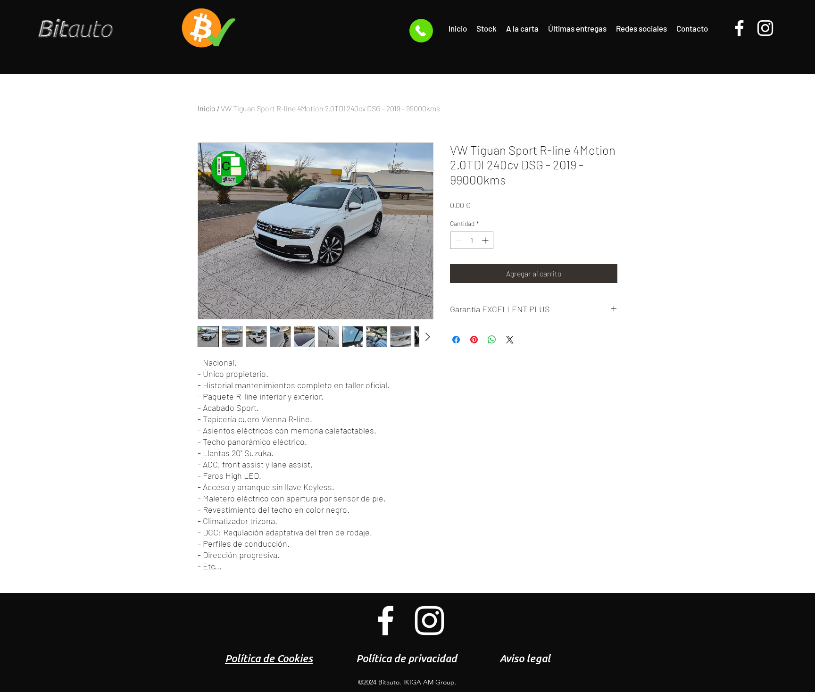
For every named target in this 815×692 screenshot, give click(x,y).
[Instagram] (765, 28)
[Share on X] (510, 339)
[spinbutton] (471, 240)
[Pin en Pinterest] (474, 339)
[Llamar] (421, 30)
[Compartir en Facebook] (456, 339)
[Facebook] (739, 28)
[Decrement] (457, 240)
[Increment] (486, 240)
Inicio (207, 108)
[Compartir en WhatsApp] (492, 339)
